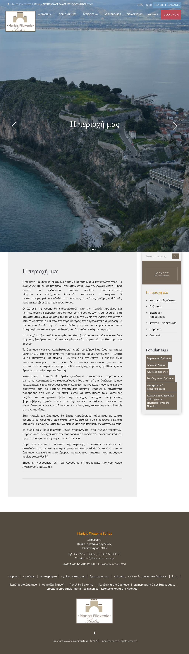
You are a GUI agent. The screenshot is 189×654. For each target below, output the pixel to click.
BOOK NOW (171, 14)
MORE (152, 14)
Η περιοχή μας (157, 292)
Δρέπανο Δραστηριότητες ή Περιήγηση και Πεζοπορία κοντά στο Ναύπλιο (160, 401)
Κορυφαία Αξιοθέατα (162, 300)
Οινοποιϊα (155, 335)
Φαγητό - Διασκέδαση (163, 323)
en (141, 5)
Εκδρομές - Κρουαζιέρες (157, 315)
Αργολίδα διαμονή (156, 364)
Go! (175, 256)
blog (175, 576)
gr (150, 5)
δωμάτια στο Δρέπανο (159, 358)
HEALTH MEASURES (167, 4)
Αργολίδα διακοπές (157, 371)
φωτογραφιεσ (112, 14)
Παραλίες (155, 329)
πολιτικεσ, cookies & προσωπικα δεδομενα (141, 576)
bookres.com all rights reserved (120, 641)
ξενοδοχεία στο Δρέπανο (160, 378)
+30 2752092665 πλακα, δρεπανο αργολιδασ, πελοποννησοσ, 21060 (53, 4)
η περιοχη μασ (66, 14)
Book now (161, 274)
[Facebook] (9, 4)
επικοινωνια (134, 14)
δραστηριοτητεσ (99, 576)
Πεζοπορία (156, 306)
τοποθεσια (90, 14)
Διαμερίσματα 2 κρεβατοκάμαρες (156, 387)
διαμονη (43, 14)
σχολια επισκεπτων (73, 576)
